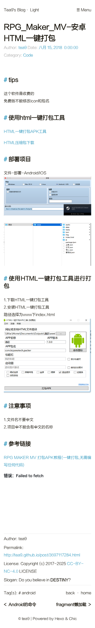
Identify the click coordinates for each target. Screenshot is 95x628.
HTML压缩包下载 (19, 143)
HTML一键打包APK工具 (25, 131)
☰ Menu (84, 10)
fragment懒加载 (71, 604)
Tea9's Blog (14, 10)
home (86, 593)
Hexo (59, 619)
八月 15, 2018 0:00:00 (58, 48)
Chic (73, 619)
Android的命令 (22, 604)
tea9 (22, 48)
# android (26, 593)
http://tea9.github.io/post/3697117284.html (42, 555)
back (70, 593)
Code (28, 55)
